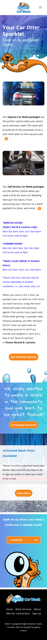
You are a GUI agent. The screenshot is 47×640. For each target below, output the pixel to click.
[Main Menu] (40, 7)
